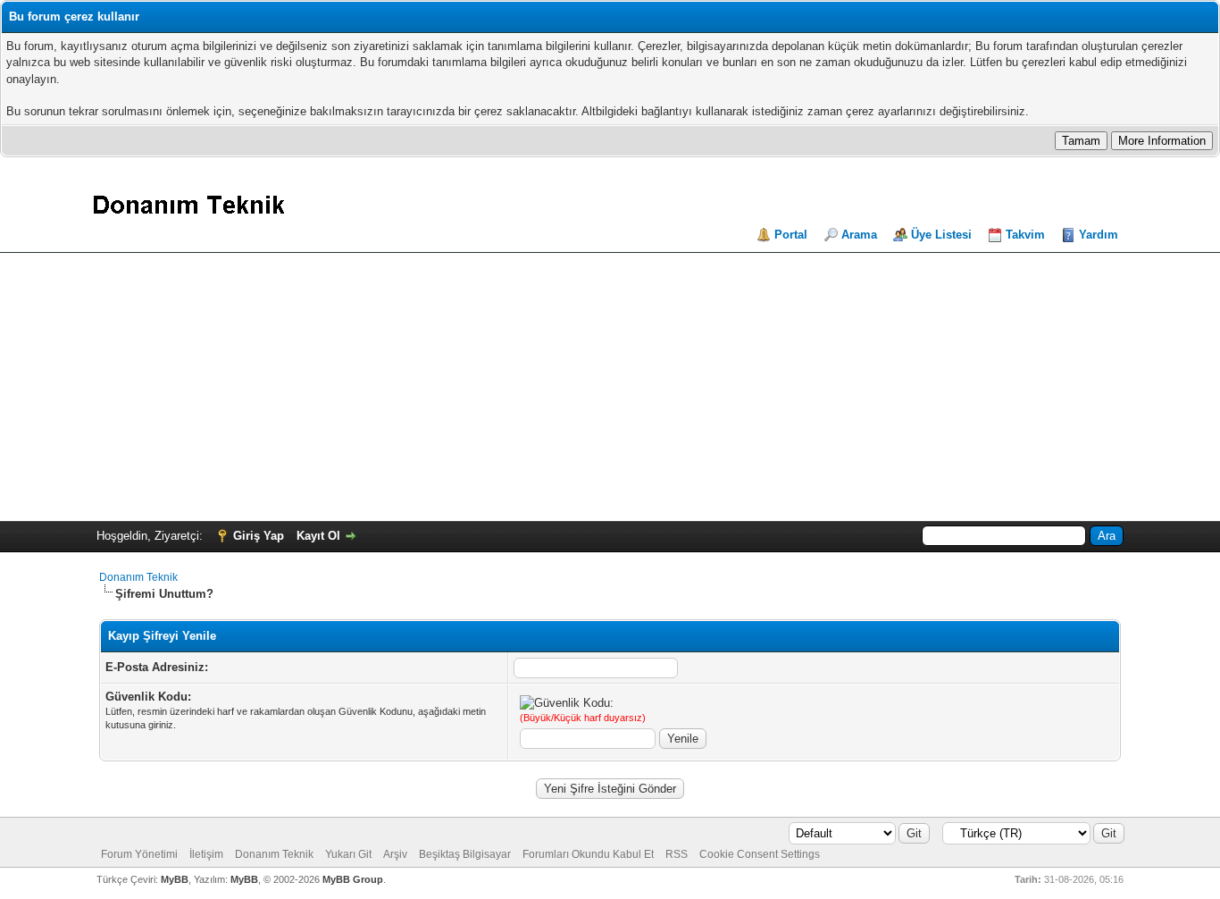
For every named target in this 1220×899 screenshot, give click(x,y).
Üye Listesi (941, 234)
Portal (790, 234)
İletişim (206, 854)
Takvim (1025, 234)
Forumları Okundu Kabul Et (588, 854)
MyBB (174, 879)
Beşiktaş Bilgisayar (465, 854)
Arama (859, 234)
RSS (676, 854)
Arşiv (395, 854)
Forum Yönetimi (139, 854)
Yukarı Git (348, 854)
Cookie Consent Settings (759, 854)
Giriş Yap (258, 535)
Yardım (1098, 234)
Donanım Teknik (138, 577)
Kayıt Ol (318, 535)
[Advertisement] (610, 387)
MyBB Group (352, 879)
